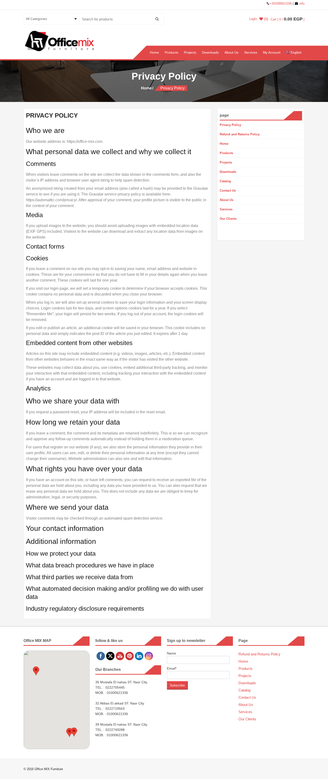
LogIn (253, 19)
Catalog (225, 181)
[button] (36, 670)
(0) (265, 19)
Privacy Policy (230, 125)
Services (250, 52)
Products (171, 52)
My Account (271, 52)
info (301, 3)
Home (154, 52)
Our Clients (228, 218)
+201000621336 (281, 3)
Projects (190, 52)
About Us (231, 52)
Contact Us (228, 190)
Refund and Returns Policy (240, 134)
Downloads (210, 52)
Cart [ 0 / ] (287, 19)
